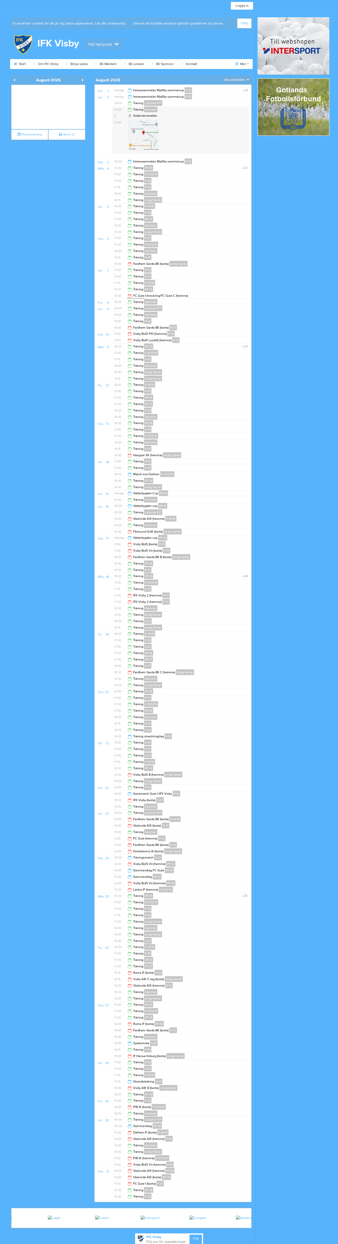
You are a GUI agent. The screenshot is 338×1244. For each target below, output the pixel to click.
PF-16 (148, 563)
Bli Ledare (136, 64)
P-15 (147, 187)
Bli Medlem (108, 64)
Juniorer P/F (153, 103)
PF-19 (148, 168)
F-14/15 (149, 206)
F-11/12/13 (151, 174)
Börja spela (79, 64)
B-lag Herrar (153, 372)
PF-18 (148, 423)
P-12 (147, 181)
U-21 (148, 621)
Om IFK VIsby (47, 64)
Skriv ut (68, 134)
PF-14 (148, 219)
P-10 (147, 213)
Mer (243, 64)
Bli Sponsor (164, 64)
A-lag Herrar (153, 200)
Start (22, 64)
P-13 (188, 90)
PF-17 (148, 404)
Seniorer (150, 110)
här (129, 23)
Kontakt (191, 64)
